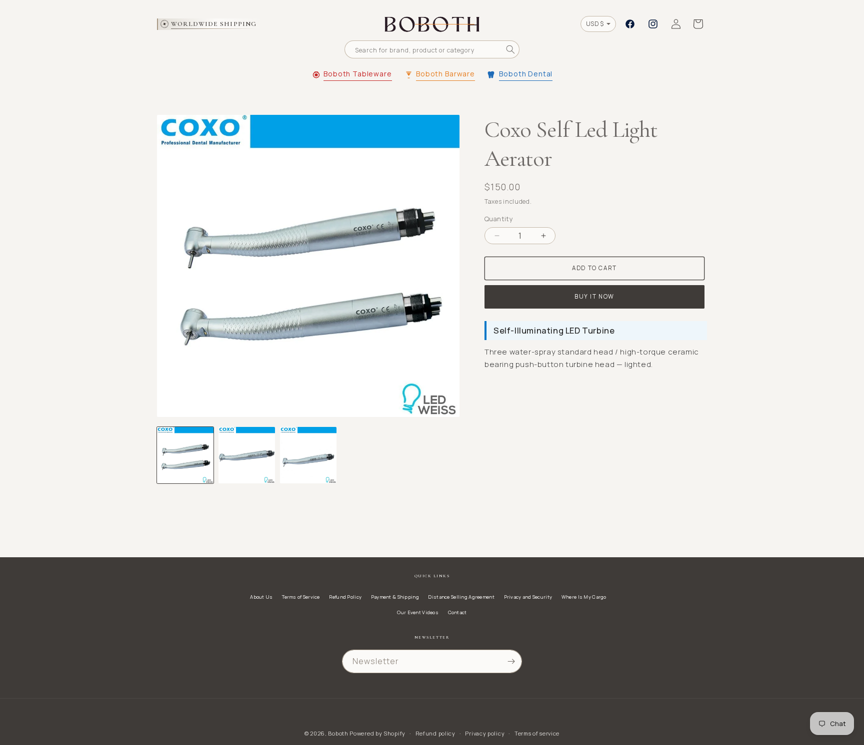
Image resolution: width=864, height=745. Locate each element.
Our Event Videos (417, 612)
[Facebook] (630, 24)
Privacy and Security (528, 597)
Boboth (338, 733)
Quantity (498, 218)
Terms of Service (301, 597)
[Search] (510, 49)
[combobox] (432, 49)
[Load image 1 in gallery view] (185, 455)
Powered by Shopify (378, 733)
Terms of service (537, 733)
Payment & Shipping (395, 597)
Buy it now (594, 296)
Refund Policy (345, 597)
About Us (261, 597)
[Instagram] (653, 24)
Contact (457, 612)
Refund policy (436, 733)
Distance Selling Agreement (461, 597)
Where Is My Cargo (584, 597)
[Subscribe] (511, 661)
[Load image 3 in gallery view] (308, 455)
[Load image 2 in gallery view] (246, 455)
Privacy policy (484, 733)
